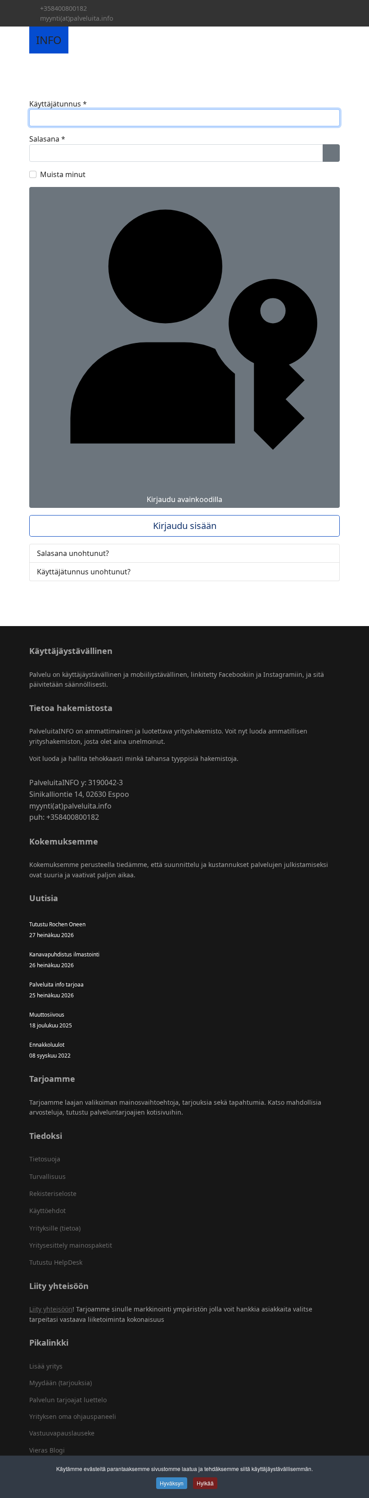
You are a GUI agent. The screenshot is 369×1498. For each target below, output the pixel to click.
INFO (49, 40)
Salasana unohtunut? (73, 553)
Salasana (47, 139)
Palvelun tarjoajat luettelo (68, 1400)
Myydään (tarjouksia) (60, 1382)
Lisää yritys (46, 1366)
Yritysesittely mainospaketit (70, 1245)
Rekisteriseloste (52, 1193)
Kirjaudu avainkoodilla (184, 499)
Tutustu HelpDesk (55, 1262)
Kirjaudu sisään (184, 526)
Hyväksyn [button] (172, 1483)
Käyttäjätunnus (58, 104)
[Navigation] (78, 40)
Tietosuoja (44, 1159)
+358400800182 (63, 8)
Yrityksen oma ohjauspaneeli (72, 1416)
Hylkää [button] (205, 1483)
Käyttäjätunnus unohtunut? (83, 572)
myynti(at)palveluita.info (76, 18)
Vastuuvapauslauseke (61, 1433)
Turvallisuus (47, 1176)
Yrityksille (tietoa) (55, 1228)
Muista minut (63, 174)
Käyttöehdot (47, 1210)
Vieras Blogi (47, 1450)
